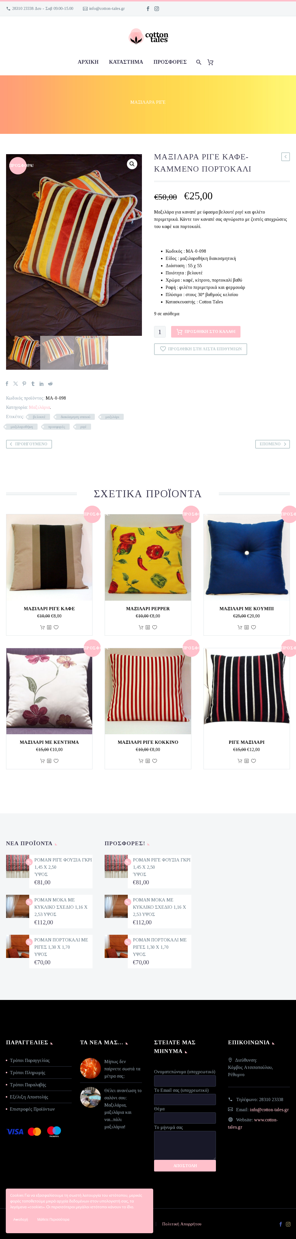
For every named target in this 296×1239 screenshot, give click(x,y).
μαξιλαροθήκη (22, 426)
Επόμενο (270, 444)
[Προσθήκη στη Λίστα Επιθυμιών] (56, 627)
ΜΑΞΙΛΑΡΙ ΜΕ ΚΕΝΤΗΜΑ (49, 742)
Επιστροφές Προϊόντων (32, 1109)
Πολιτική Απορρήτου (181, 1224)
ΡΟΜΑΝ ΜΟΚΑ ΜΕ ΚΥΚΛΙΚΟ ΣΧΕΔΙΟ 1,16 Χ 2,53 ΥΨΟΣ (61, 907)
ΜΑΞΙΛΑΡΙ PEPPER (148, 608)
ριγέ (83, 426)
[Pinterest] (24, 383)
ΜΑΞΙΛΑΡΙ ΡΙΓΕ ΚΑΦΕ (49, 608)
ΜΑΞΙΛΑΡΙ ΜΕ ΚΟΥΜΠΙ (246, 608)
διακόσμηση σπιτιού (75, 417)
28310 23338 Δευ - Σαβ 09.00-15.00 (42, 8)
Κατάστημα (126, 62)
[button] (132, 164)
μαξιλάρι (112, 417)
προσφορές (170, 62)
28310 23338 (271, 1099)
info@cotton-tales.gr (107, 8)
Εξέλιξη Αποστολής (29, 1096)
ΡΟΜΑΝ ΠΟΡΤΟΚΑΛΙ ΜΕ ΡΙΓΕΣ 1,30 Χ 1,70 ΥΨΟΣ (61, 947)
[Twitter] (15, 383)
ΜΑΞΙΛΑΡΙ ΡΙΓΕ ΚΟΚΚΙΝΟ (148, 742)
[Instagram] (156, 8)
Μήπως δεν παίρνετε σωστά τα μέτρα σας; (122, 1068)
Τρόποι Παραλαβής (28, 1084)
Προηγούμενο (31, 444)
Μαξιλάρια (39, 407)
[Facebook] (148, 8)
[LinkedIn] (41, 383)
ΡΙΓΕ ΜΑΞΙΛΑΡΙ (246, 742)
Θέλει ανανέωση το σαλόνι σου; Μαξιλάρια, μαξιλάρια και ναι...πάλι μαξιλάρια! (123, 1108)
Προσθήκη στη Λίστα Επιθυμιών (205, 349)
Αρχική (88, 62)
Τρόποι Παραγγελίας (30, 1060)
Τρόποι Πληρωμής (27, 1072)
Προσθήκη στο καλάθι (210, 331)
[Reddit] (50, 383)
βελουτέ (39, 417)
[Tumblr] (33, 383)
